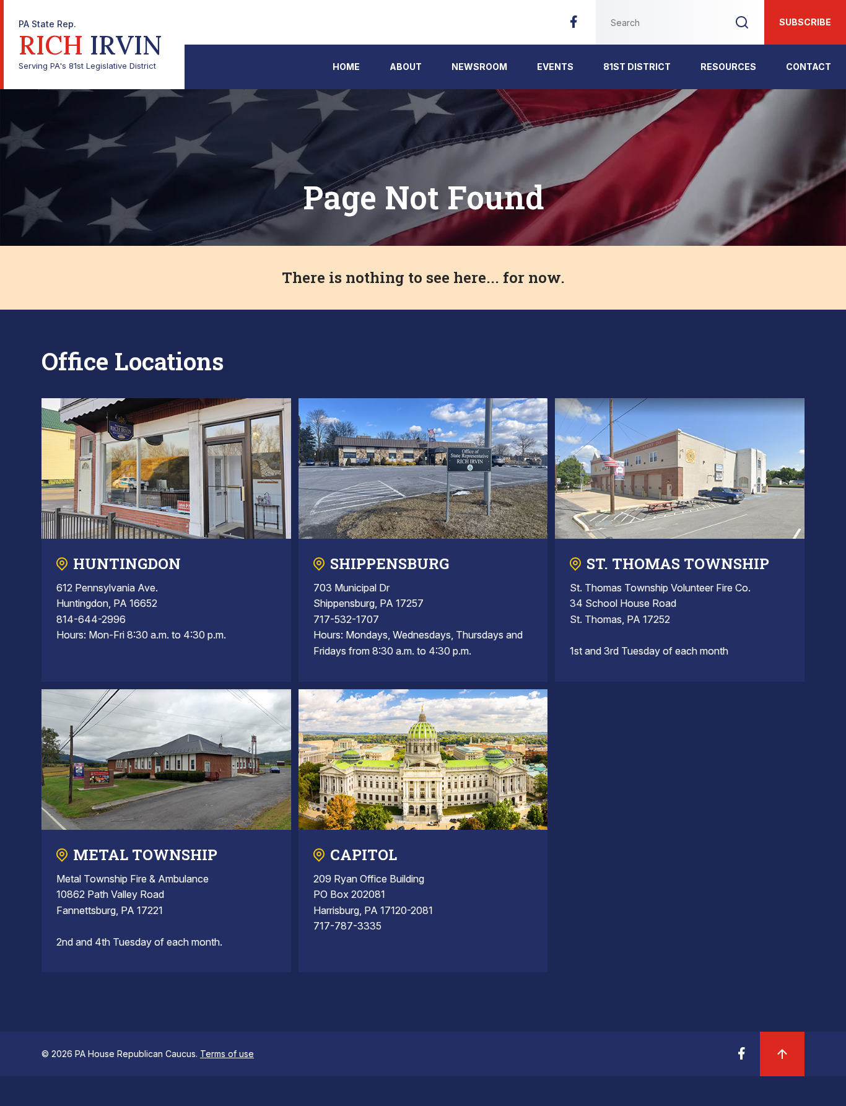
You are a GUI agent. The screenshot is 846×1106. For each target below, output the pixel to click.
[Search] (742, 22)
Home (346, 66)
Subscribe (805, 22)
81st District (637, 66)
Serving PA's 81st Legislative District (90, 45)
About (406, 66)
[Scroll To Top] (782, 1054)
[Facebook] (573, 25)
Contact (808, 66)
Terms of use (227, 1053)
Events (555, 66)
